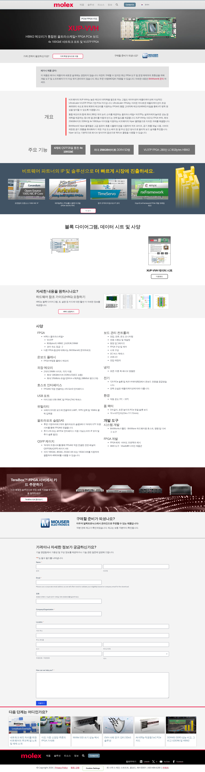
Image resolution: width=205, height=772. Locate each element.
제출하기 (41, 703)
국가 (104, 658)
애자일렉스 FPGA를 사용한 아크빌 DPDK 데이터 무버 (67, 204)
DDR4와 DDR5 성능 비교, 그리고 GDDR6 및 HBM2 (181, 739)
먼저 (37, 571)
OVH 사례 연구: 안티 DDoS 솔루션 (117, 739)
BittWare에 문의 (156, 78)
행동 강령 (75, 767)
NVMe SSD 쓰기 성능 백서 (86, 737)
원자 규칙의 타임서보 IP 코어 (109, 203)
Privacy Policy (61, 767)
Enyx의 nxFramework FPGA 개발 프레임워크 (150, 204)
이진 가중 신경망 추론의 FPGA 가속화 (53, 739)
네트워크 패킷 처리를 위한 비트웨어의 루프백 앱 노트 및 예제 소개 (23, 740)
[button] (88, 210)
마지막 (105, 571)
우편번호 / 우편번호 (43, 658)
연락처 (165, 767)
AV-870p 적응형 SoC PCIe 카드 (148, 739)
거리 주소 (39, 631)
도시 (37, 649)
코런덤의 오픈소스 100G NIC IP (26, 203)
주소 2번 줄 (40, 640)
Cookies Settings (93, 768)
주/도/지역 (107, 649)
